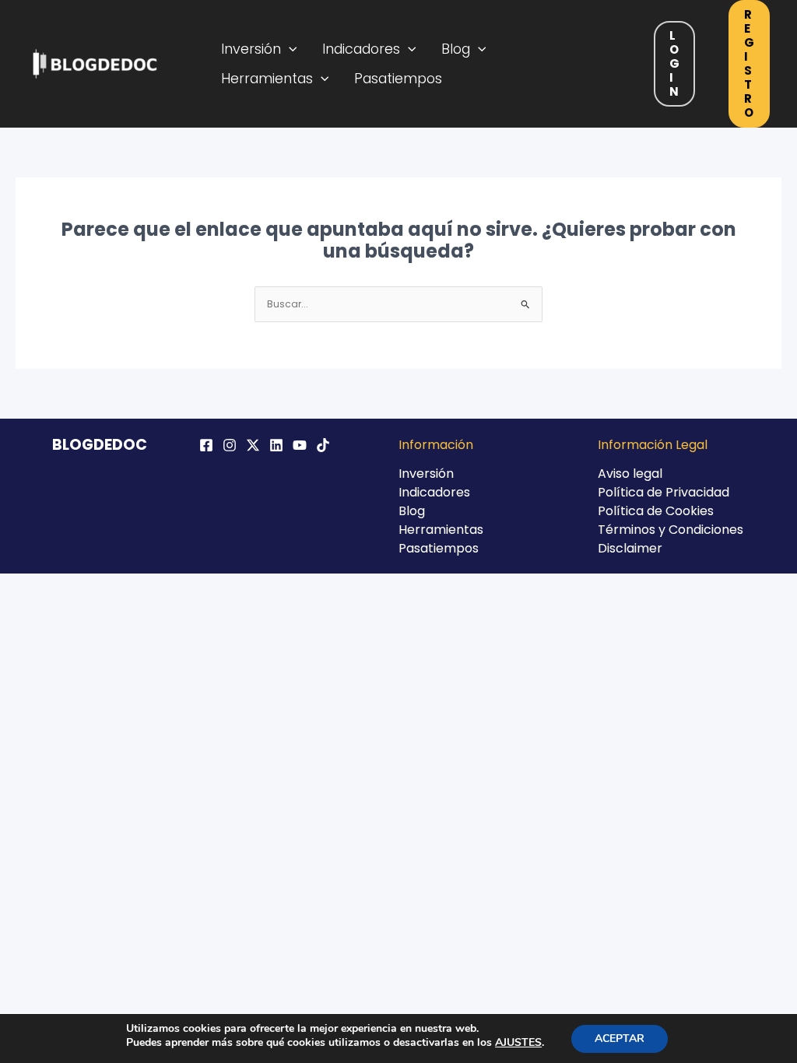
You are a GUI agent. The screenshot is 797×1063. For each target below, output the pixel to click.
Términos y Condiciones (670, 530)
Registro (749, 63)
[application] (289, 49)
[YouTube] (300, 445)
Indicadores (361, 49)
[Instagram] (230, 445)
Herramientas (267, 78)
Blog (455, 49)
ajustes (518, 1043)
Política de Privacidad (663, 492)
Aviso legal (630, 473)
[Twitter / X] (253, 445)
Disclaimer (630, 548)
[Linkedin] (276, 445)
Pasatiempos (398, 78)
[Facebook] (206, 445)
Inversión (251, 49)
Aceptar (619, 1038)
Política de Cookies (656, 511)
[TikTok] (323, 445)
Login (674, 63)
